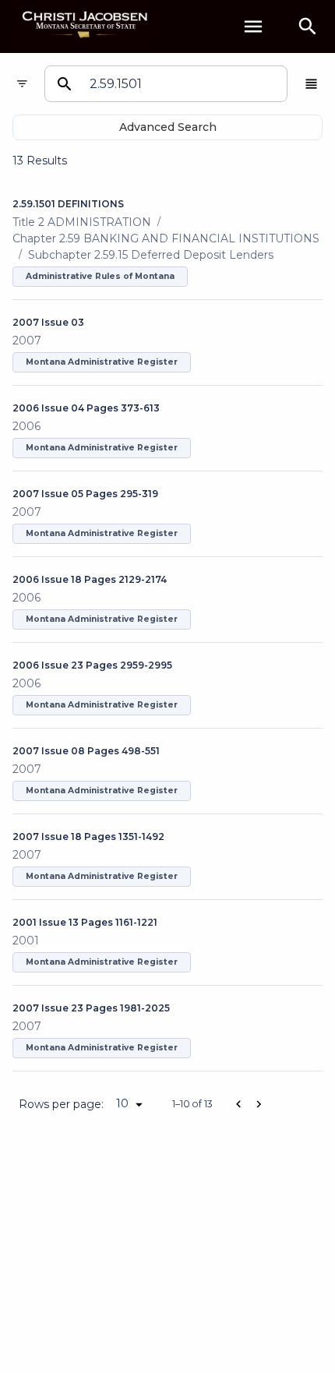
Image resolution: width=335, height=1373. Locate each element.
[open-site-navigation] (253, 26)
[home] (85, 26)
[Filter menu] (22, 84)
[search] (308, 26)
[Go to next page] (259, 1104)
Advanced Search (168, 127)
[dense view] (311, 83)
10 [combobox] (122, 1103)
